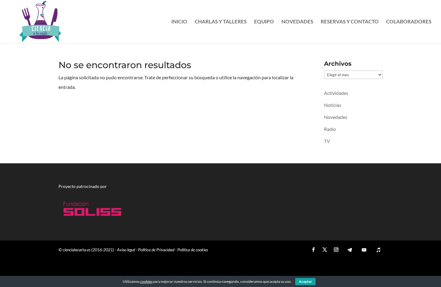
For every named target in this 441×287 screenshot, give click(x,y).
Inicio (179, 22)
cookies (146, 281)
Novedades (297, 22)
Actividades (336, 93)
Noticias (332, 105)
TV (327, 141)
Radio (330, 129)
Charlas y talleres (221, 22)
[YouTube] (364, 250)
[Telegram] (350, 250)
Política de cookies (192, 249)
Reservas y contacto (350, 22)
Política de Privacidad (156, 249)
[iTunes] (378, 250)
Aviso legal (126, 249)
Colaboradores (408, 22)
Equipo (264, 22)
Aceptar (305, 281)
